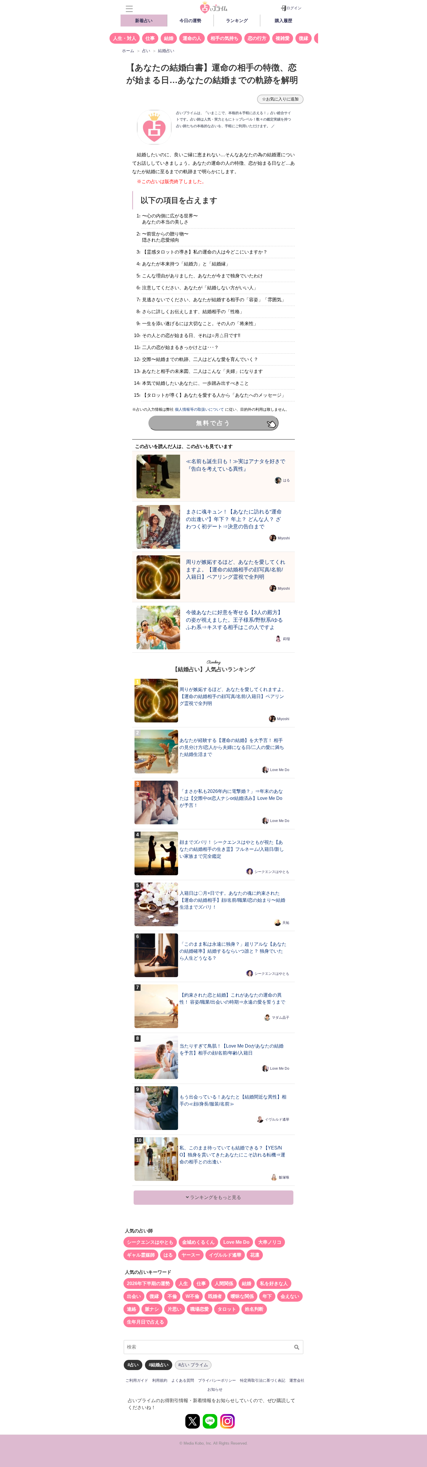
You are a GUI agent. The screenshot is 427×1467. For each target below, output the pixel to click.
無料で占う (213, 422)
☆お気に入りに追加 (280, 99)
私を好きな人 (274, 1283)
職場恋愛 (199, 1309)
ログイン (294, 8)
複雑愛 (283, 38)
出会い (134, 1296)
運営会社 (296, 1380)
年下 (267, 1296)
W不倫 (192, 1296)
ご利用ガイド (136, 1380)
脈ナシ (152, 1309)
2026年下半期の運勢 (148, 1283)
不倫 (172, 1296)
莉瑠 (286, 639)
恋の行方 (257, 38)
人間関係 (224, 1283)
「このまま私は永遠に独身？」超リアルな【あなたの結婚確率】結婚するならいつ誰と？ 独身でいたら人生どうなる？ (233, 951)
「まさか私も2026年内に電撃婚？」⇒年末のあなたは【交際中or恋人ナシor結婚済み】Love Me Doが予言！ (231, 798)
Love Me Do (279, 770)
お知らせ (215, 1389)
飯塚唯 (284, 1177)
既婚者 (215, 1296)
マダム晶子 (280, 1017)
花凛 (254, 1254)
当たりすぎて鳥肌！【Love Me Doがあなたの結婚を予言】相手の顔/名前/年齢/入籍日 (232, 1049)
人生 (183, 1283)
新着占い (143, 20)
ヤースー (191, 1254)
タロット (227, 1309)
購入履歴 (283, 20)
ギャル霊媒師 (141, 1254)
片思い (175, 1309)
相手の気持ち (224, 38)
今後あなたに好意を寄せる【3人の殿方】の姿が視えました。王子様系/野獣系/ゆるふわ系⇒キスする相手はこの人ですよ (234, 619)
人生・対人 (124, 38)
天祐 (285, 922)
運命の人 (192, 38)
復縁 (303, 38)
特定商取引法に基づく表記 (262, 1380)
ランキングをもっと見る (215, 1197)
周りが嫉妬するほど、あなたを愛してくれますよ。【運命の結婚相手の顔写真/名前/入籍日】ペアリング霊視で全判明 (235, 569)
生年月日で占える (145, 1321)
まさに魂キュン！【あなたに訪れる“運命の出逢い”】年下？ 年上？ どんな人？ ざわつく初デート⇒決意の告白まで (234, 519)
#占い (133, 1364)
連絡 (131, 1309)
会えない (290, 1296)
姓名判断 (254, 1309)
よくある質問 (182, 1380)
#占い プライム (193, 1364)
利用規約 (159, 1380)
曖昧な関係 (242, 1296)
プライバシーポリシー (217, 1380)
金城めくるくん (198, 1242)
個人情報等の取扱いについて (199, 409)
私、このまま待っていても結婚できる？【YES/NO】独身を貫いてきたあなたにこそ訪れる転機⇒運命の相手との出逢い (232, 1154)
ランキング (237, 20)
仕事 (150, 38)
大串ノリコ (269, 1242)
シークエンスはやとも (271, 871)
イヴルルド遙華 (277, 1119)
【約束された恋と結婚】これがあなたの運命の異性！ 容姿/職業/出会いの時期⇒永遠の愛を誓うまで (232, 998)
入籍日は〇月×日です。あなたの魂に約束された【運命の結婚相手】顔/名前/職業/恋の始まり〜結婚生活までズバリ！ (232, 900)
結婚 (168, 38)
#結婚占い (158, 1364)
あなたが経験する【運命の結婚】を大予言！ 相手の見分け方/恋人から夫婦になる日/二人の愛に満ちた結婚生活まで (232, 747)
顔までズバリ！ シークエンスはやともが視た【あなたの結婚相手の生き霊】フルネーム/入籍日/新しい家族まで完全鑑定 (232, 849)
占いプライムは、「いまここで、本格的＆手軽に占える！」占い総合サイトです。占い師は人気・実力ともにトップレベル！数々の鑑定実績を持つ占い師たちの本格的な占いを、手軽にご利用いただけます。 (233, 119)
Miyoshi (284, 538)
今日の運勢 (190, 20)
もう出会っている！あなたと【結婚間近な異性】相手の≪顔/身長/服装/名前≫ (233, 1100)
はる (286, 480)
